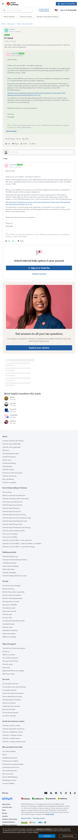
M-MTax (12, 397)
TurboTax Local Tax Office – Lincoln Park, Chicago (18, 547)
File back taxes (7, 614)
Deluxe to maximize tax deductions (13, 495)
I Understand (47, 836)
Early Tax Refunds (8, 479)
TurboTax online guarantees (11, 447)
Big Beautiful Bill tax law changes (13, 671)
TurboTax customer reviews (11, 725)
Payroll (4, 754)
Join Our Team (7, 807)
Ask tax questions (9, 17)
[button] (44, 10)
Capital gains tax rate (9, 611)
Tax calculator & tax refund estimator (14, 687)
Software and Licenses (9, 819)
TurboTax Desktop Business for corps (14, 576)
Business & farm (28, 24)
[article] (39, 203)
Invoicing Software (8, 783)
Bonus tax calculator (8, 709)
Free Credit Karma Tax (9, 771)
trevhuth (12, 29)
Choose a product (26, 17)
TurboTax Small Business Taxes (12, 524)
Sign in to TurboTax (40, 268)
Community (6, 667)
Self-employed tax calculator (11, 700)
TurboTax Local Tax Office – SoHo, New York (16, 540)
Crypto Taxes (6, 460)
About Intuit (6, 804)
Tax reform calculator (9, 716)
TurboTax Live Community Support (13, 648)
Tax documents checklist (10, 712)
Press (4, 810)
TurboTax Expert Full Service (11, 511)
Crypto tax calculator (9, 703)
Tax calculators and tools (10, 684)
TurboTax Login (7, 664)
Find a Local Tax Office (9, 537)
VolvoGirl (13, 403)
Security (5, 816)
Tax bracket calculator (9, 690)
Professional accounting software (13, 764)
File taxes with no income (10, 601)
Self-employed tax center (10, 453)
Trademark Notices (8, 822)
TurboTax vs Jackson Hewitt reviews (13, 741)
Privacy (4, 813)
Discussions (11, 24)
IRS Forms (5, 450)
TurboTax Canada (8, 469)
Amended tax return (8, 608)
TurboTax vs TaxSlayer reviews (12, 735)
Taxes (19, 24)
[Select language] (56, 10)
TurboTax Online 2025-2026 (11, 444)
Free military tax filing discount (12, 502)
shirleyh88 (14, 53)
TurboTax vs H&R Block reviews (12, 732)
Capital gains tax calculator (11, 706)
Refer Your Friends (8, 674)
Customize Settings (67, 836)
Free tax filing (6, 492)
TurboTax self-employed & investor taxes (15, 498)
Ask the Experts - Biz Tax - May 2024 (16, 139)
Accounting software (9, 751)
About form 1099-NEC (9, 605)
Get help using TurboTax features (47, 17)
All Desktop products (9, 563)
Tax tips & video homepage (11, 585)
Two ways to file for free (10, 661)
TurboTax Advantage (9, 572)
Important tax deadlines (10, 630)
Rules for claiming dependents (12, 598)
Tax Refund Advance (9, 457)
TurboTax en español (9, 482)
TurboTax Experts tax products (12, 505)
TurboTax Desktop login (10, 556)
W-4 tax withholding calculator (12, 696)
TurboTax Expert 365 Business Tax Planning (16, 527)
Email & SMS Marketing (10, 777)
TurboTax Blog (7, 466)
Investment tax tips (8, 624)
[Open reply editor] (39, 152)
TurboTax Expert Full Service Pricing (14, 515)
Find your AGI (7, 618)
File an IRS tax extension (10, 658)
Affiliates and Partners (9, 825)
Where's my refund (8, 655)
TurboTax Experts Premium (11, 508)
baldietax (13, 421)
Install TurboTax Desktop (10, 566)
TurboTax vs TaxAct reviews (11, 738)
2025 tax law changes (9, 637)
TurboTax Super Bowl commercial (13, 729)
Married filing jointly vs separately (13, 592)
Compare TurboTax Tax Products (12, 441)
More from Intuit (7, 774)
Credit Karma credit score (10, 767)
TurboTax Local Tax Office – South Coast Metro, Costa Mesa (21, 543)
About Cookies (26, 818)
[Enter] (3, 10)
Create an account (39, 274)
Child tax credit (7, 627)
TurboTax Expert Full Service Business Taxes (16, 518)
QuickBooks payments (9, 758)
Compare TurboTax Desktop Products (14, 560)
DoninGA (13, 409)
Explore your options (39, 348)
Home (4, 24)
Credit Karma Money (9, 463)
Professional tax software (10, 761)
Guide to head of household (11, 595)
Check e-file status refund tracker (13, 693)
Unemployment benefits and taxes (13, 621)
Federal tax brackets (8, 634)
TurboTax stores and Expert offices (13, 531)
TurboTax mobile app (9, 476)
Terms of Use (50, 814)
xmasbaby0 (13, 415)
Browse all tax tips (8, 589)
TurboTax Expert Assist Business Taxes (14, 521)
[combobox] (17, 10)
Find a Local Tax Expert (9, 534)
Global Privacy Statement (43, 829)
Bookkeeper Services (9, 780)
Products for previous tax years (12, 473)
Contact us (5, 651)
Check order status (8, 569)
